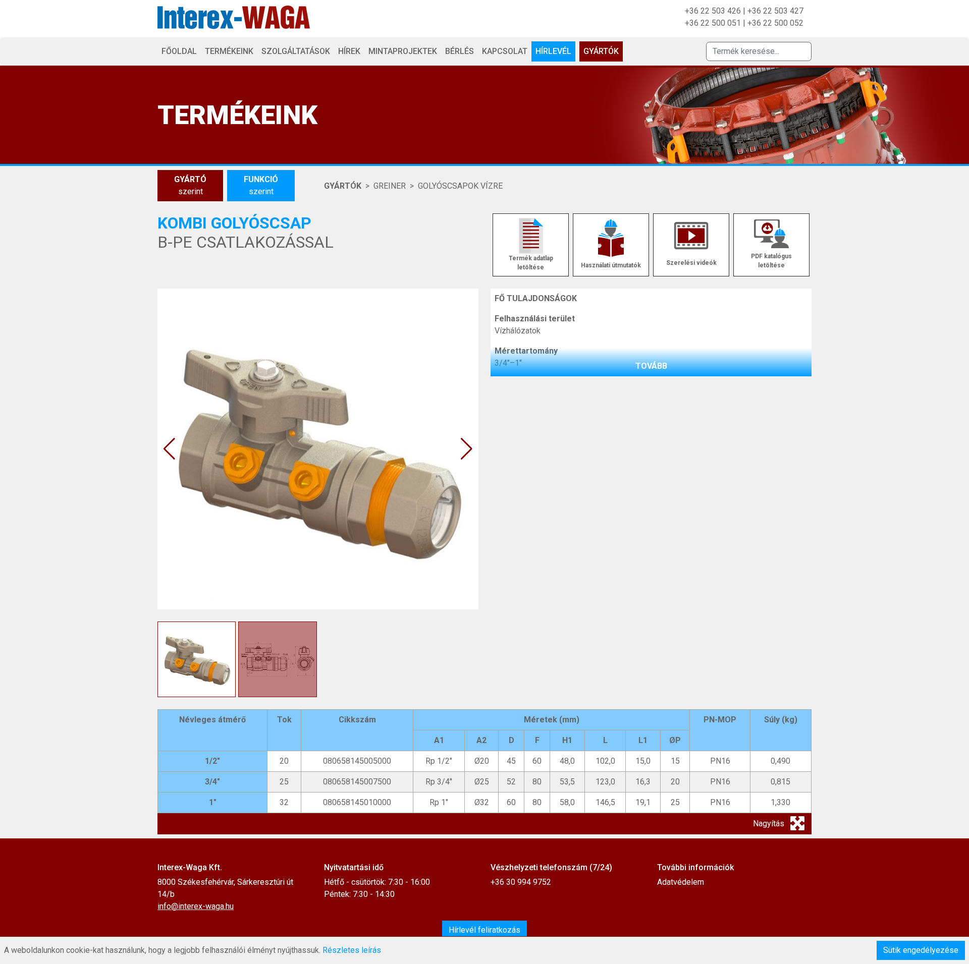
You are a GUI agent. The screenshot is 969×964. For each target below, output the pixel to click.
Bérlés (459, 51)
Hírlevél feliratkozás (484, 930)
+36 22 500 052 (775, 23)
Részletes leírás (351, 950)
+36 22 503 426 (713, 11)
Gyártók (601, 51)
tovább (651, 366)
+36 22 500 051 (713, 23)
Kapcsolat (504, 51)
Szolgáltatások (295, 51)
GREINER (389, 186)
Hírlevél (553, 51)
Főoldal (179, 51)
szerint (190, 185)
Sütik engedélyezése (920, 950)
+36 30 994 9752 (521, 882)
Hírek (349, 51)
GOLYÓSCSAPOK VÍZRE (460, 186)
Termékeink (229, 51)
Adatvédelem (680, 882)
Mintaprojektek (402, 51)
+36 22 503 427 (775, 11)
